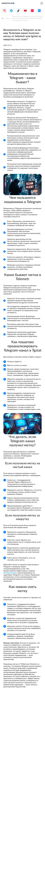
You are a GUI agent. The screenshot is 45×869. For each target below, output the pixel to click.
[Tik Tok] (18, 10)
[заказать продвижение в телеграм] (11, 10)
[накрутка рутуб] (32, 10)
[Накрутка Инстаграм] (4, 10)
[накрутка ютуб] (25, 10)
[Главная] (2, 19)
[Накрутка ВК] (39, 10)
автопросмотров (10, 573)
